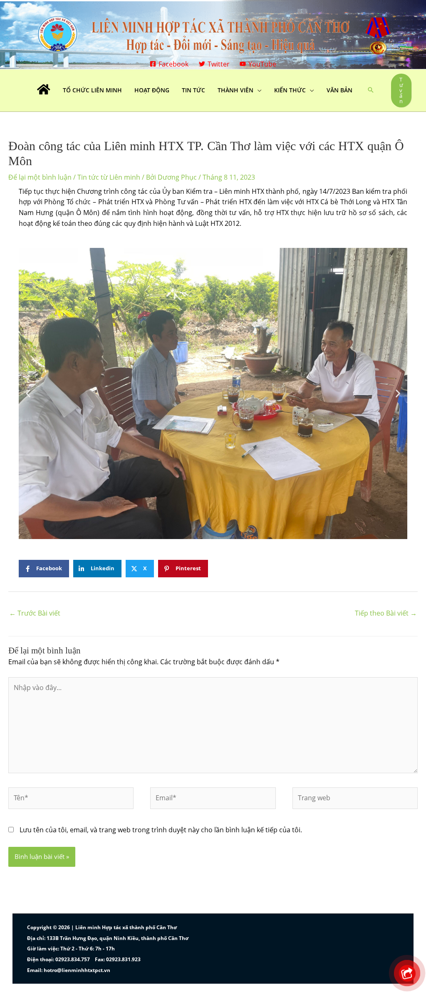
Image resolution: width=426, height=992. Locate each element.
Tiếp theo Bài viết (386, 613)
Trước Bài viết (34, 613)
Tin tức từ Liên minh (108, 177)
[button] (370, 90)
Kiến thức (290, 90)
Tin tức (193, 90)
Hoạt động (151, 90)
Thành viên (235, 90)
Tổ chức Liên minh (92, 90)
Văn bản (339, 90)
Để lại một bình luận (40, 177)
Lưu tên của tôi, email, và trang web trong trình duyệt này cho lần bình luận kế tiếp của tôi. (161, 829)
